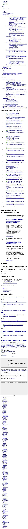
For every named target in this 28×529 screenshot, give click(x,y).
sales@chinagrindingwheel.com (10, 283)
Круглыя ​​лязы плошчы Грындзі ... (14, 179)
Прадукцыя (6, 14)
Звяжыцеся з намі (7, 68)
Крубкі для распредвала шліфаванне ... (15, 204)
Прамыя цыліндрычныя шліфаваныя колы (13, 242)
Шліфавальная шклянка (20, 345)
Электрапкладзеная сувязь (15, 39)
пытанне (8, 236)
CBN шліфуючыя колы (11, 25)
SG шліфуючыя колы (13, 47)
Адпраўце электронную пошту (8, 351)
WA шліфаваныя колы (14, 48)
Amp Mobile (21, 344)
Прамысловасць (7, 66)
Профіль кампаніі (10, 13)
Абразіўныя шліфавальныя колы (13, 42)
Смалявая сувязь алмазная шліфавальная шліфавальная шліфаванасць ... (15, 118)
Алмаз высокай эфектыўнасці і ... (13, 127)
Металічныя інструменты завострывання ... (12, 168)
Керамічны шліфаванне (8, 347)
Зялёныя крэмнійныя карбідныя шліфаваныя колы (16, 46)
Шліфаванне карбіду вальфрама (16, 18)
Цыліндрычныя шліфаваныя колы (16, 53)
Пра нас (5, 12)
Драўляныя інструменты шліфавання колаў (16, 64)
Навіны (5, 67)
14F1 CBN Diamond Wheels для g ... (14, 175)
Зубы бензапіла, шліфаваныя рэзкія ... (14, 172)
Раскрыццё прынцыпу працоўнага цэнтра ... (14, 340)
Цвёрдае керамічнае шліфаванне (16, 19)
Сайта (16, 344)
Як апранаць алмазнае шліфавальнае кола (13, 302)
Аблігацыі (8, 36)
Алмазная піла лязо (10, 55)
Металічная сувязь (13, 40)
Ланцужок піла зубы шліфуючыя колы (17, 17)
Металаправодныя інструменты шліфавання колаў (16, 59)
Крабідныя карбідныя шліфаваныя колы (18, 44)
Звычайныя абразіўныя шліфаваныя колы (15, 50)
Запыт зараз (3, 273)
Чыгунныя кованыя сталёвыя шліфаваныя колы (15, 30)
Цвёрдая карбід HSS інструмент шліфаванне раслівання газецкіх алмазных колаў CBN (16, 62)
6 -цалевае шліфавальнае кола (7, 345)
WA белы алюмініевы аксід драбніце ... (15, 193)
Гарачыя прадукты (10, 344)
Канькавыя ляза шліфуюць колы (16, 35)
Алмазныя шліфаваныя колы (12, 15)
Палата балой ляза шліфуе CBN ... (14, 182)
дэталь (11, 236)
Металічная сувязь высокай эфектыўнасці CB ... (12, 139)
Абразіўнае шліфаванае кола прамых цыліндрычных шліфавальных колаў (14, 221)
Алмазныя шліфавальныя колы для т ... (15, 162)
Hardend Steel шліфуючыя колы (16, 31)
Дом (4, 11)
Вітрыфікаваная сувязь (14, 41)
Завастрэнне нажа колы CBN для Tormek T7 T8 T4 (16, 33)
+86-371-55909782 (7, 281)
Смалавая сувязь (12, 37)
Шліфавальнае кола (5, 346)
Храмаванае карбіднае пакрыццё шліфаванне (16, 84)
